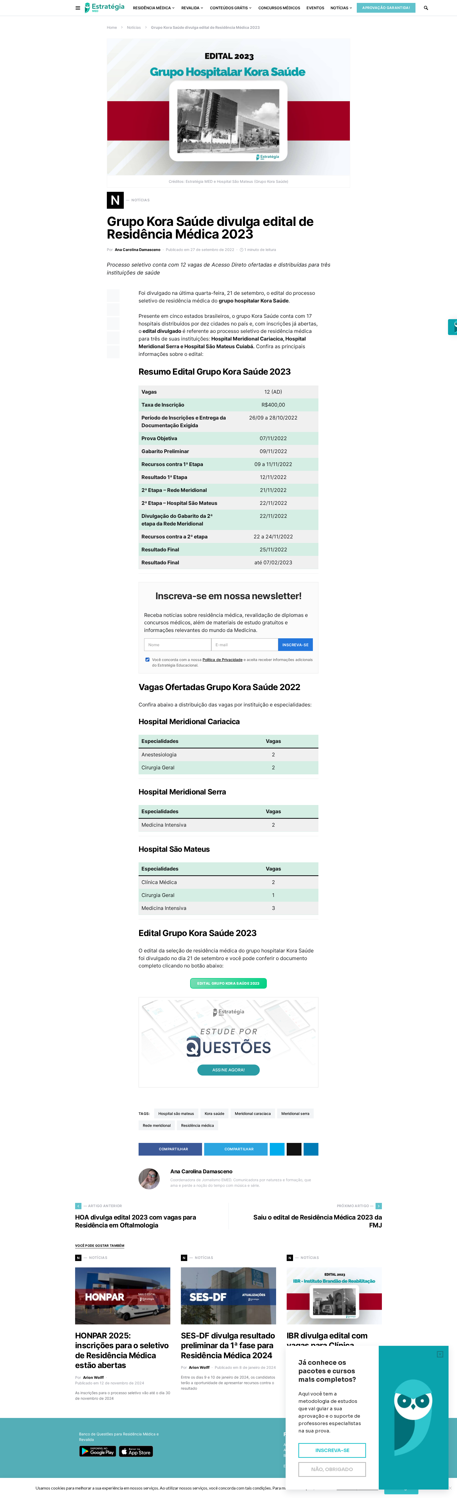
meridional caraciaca (253, 1113)
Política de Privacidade (222, 659)
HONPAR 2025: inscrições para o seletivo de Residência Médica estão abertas (122, 1350)
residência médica (197, 1125)
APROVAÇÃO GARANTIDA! (386, 8)
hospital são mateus (176, 1113)
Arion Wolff (93, 1377)
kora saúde (214, 1113)
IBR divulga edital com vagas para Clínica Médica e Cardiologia (327, 1345)
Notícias (134, 27)
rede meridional (157, 1125)
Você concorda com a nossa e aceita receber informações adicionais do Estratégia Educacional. (232, 662)
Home (112, 27)
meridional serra (295, 1113)
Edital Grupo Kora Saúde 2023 (228, 983)
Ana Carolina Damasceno (138, 249)
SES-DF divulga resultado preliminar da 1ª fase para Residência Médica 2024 (228, 1345)
